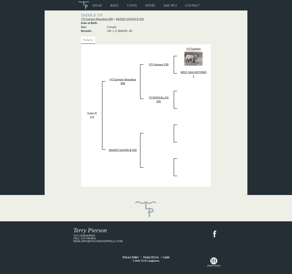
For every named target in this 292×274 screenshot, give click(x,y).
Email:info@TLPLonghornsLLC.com (98, 241)
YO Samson (193, 48)
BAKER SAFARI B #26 (130, 19)
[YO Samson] (193, 58)
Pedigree (88, 39)
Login (166, 257)
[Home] (146, 207)
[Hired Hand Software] (213, 262)
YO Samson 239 (158, 64)
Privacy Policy (131, 257)
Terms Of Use (151, 257)
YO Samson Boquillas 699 (97, 19)
